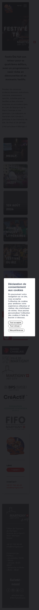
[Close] (33, 276)
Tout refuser (15, 326)
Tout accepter (15, 322)
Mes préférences (16, 330)
